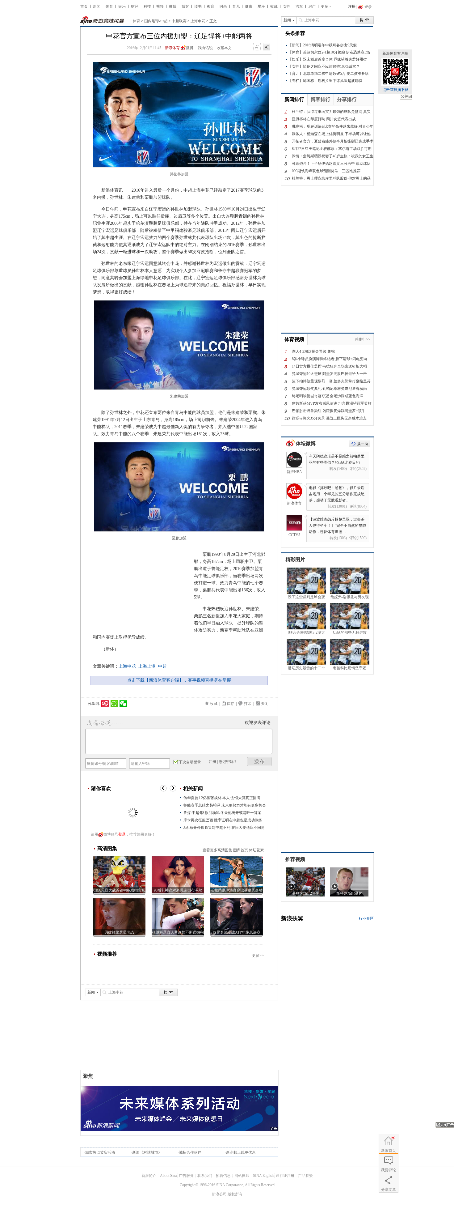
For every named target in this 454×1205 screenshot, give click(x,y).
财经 (134, 6)
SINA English (263, 1175)
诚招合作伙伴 (190, 1152)
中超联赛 (179, 21)
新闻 (96, 6)
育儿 (236, 6)
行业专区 (366, 918)
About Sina (168, 1175)
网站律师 (241, 1175)
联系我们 (204, 1175)
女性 (286, 6)
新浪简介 (148, 1175)
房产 (312, 6)
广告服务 (186, 1175)
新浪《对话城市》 (147, 1152)
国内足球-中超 (156, 21)
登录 (122, 834)
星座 (261, 6)
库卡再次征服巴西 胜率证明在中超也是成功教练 (222, 820)
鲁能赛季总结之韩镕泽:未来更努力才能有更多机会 (226, 805)
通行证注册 (285, 1175)
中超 (162, 666)
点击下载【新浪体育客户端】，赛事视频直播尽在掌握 (179, 680)
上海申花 (198, 21)
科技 (147, 6)
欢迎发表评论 (258, 722)
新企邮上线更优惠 (241, 1152)
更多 (324, 6)
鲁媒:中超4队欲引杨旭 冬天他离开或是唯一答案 (222, 813)
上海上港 (147, 666)
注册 (351, 6)
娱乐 (122, 6)
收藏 (274, 6)
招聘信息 (223, 1175)
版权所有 (235, 1194)
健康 (248, 6)
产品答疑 (305, 1175)
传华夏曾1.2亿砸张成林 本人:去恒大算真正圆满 (221, 798)
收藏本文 (224, 48)
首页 (84, 6)
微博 (172, 6)
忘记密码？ (228, 762)
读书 (198, 6)
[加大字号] (266, 47)
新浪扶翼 (292, 918)
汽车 (299, 6)
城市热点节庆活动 (100, 1152)
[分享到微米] (105, 703)
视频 (160, 6)
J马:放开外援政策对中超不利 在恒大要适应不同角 (224, 827)
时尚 (223, 6)
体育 (109, 6)
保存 (230, 703)
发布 (259, 761)
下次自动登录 (190, 762)
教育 (210, 6)
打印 (247, 703)
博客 (185, 6)
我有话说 (205, 48)
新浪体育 (172, 48)
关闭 (406, 97)
